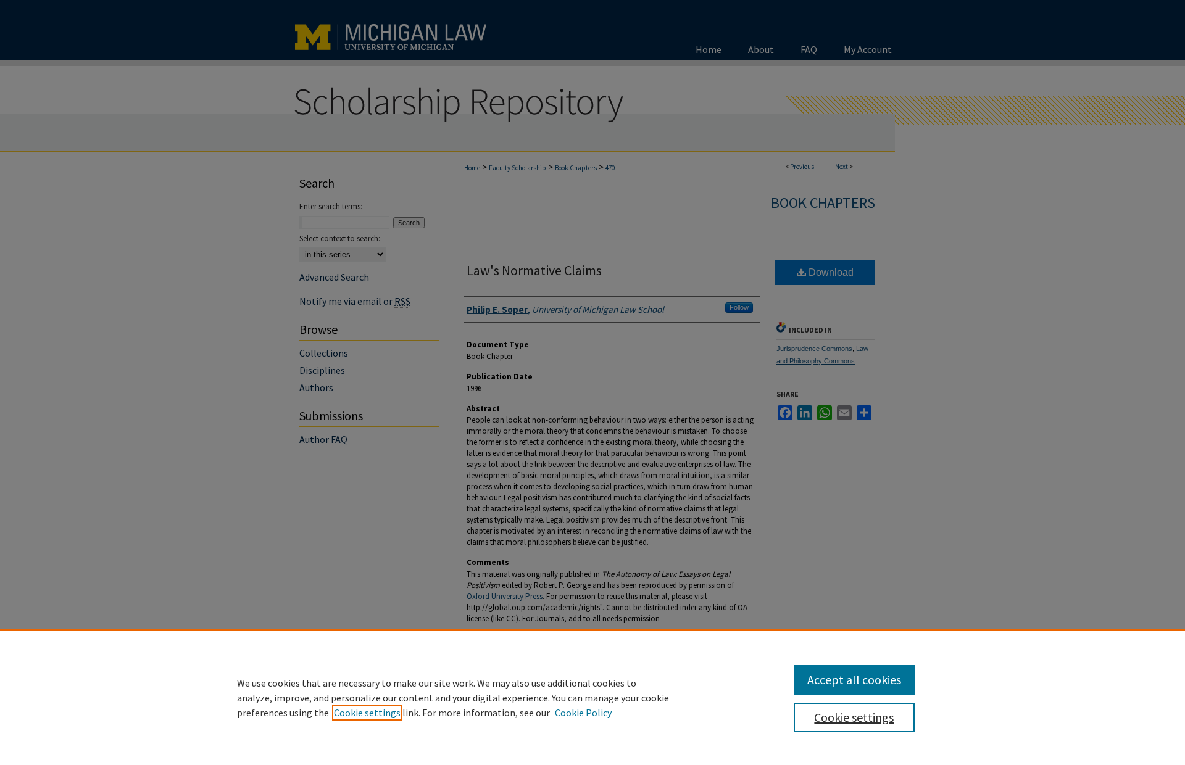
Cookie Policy (583, 712)
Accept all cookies (854, 679)
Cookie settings (367, 712)
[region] (592, 697)
